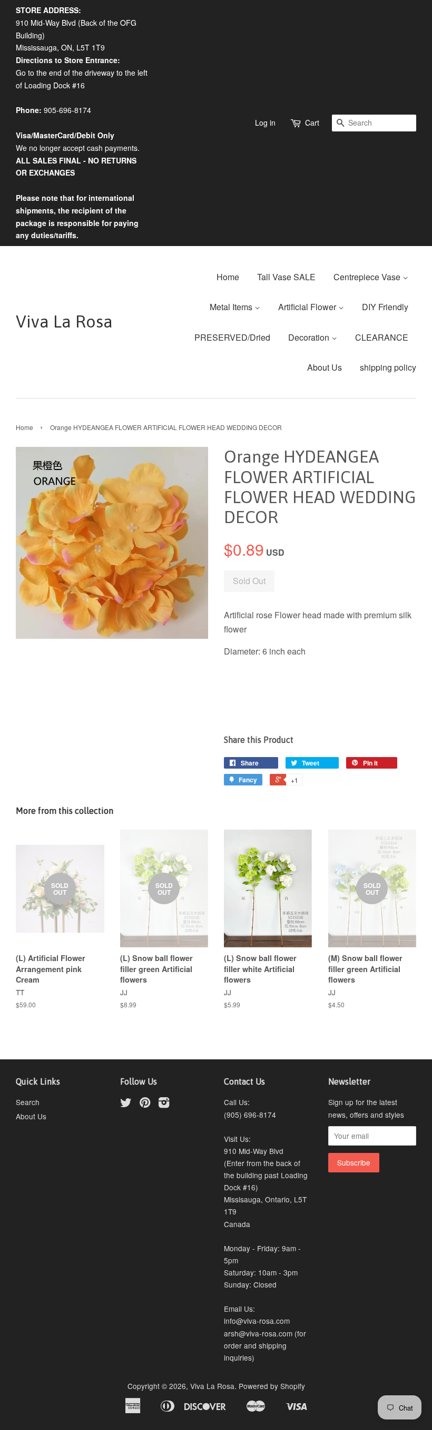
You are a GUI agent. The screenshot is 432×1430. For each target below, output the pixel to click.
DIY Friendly (385, 307)
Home (228, 277)
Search (28, 1102)
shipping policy (388, 367)
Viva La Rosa (64, 321)
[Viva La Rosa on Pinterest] (145, 1104)
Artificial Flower (308, 307)
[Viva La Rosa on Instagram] (164, 1104)
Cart (312, 122)
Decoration (309, 337)
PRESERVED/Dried (232, 337)
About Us (324, 367)
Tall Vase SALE (286, 277)
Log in (265, 122)
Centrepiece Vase (367, 277)
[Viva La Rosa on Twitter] (126, 1104)
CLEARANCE (381, 337)
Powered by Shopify (272, 1386)
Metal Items (232, 307)
